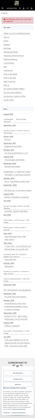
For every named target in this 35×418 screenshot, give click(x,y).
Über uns (6, 37)
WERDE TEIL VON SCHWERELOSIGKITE (17, 33)
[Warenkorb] (31, 8)
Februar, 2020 (9, 263)
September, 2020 (10, 185)
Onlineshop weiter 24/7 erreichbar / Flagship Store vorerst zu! (15, 255)
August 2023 (8, 114)
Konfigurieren (18, 379)
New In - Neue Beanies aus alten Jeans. (17, 181)
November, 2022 (10, 125)
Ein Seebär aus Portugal (12, 309)
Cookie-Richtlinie (9, 63)
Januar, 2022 (8, 136)
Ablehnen (18, 384)
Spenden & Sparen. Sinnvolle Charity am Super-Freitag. (17, 132)
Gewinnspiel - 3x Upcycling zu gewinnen (17, 175)
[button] (20, 8)
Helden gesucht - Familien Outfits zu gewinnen (15, 229)
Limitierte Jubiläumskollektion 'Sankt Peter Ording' (17, 280)
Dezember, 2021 (10, 143)
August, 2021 (8, 157)
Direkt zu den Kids (9, 81)
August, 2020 (9, 194)
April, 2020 (8, 233)
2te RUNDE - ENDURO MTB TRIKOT (16, 211)
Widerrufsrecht (8, 70)
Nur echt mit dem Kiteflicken (13, 93)
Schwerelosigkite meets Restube (14, 160)
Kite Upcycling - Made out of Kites (14, 96)
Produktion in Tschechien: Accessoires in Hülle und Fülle (16, 272)
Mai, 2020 (7, 215)
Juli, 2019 (7, 337)
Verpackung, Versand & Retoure (14, 56)
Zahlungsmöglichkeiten (11, 52)
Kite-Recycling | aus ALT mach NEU (16, 319)
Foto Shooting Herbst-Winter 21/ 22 (16, 153)
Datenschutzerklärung (19, 409)
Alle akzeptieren (18, 373)
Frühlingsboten (9, 266)
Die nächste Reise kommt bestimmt (15, 297)
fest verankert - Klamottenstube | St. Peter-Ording (17, 332)
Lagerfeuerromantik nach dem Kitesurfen (17, 343)
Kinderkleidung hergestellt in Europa (15, 306)
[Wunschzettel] (27, 8)
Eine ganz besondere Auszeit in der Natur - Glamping (17, 207)
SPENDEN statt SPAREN (12, 167)
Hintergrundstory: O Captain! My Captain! (17, 172)
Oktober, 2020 (9, 178)
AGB (5, 67)
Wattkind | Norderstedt (12, 326)
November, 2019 (10, 294)
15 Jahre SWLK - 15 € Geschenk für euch (17, 246)
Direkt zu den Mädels (10, 74)
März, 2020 (8, 243)
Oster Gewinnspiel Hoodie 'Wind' (15, 237)
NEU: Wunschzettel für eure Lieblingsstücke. (17, 290)
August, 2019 (8, 323)
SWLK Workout (9, 239)
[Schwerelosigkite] (17, 3)
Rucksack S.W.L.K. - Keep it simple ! (16, 316)
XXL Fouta (7, 140)
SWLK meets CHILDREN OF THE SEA (16, 340)
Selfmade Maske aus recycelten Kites (16, 249)
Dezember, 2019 (10, 285)
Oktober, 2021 (9, 150)
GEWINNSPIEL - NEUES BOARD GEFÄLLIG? (15, 120)
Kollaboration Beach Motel (13, 146)
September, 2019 (10, 313)
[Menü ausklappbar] (2, 7)
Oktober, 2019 (9, 300)
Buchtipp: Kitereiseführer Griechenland (16, 197)
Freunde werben (9, 100)
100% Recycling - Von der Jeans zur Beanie (17, 190)
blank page (7, 48)
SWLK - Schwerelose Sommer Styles (15, 346)
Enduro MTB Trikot (10, 260)
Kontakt (6, 41)
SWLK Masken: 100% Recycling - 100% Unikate (17, 221)
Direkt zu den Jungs (10, 78)
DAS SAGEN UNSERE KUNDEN (14, 89)
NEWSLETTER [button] (12, 8)
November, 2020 (10, 163)
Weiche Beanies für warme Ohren (15, 303)
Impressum (6, 412)
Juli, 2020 (7, 201)
